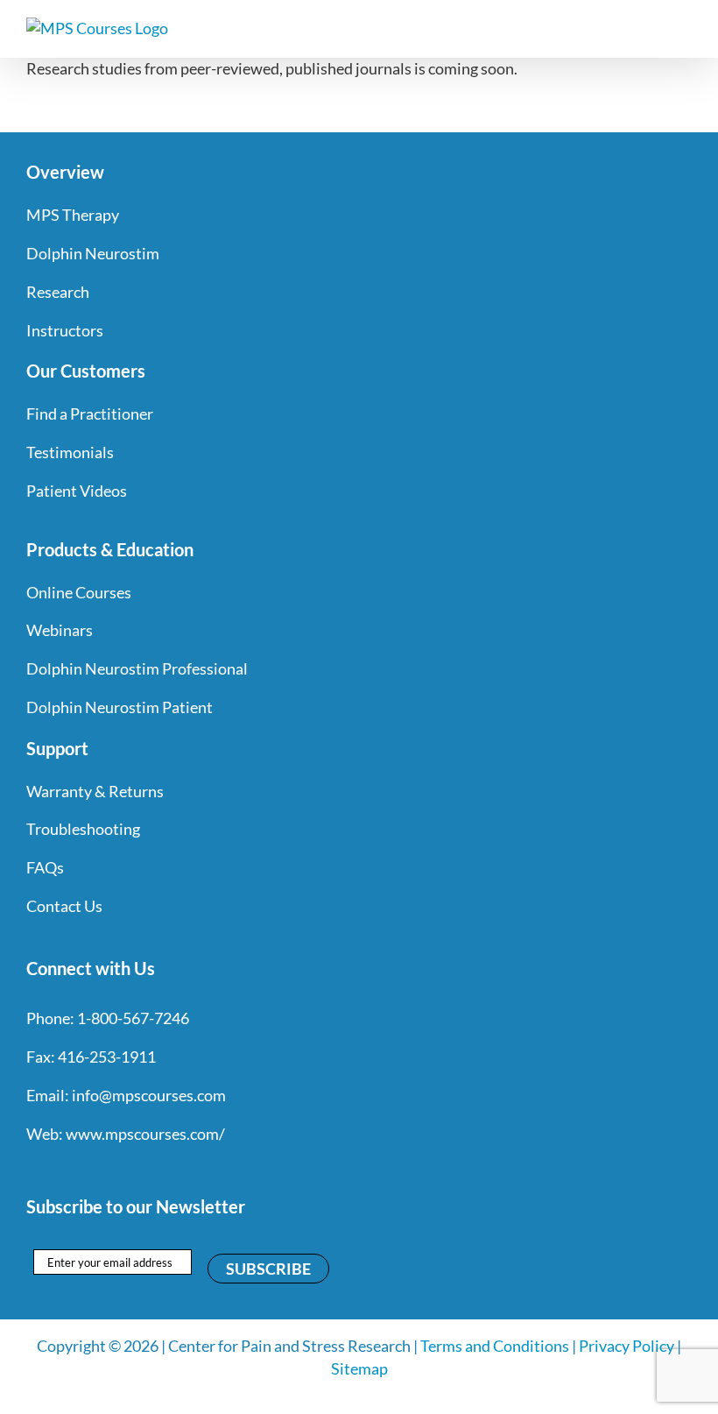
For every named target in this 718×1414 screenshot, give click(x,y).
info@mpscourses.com (149, 1095)
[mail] (191, 1169)
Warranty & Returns (95, 791)
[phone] (222, 1169)
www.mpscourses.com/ (145, 1133)
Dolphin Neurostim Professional (137, 668)
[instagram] (96, 1169)
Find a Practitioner (89, 413)
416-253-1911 (107, 1056)
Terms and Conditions (494, 1345)
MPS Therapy (72, 214)
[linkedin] (159, 1169)
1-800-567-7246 (133, 1018)
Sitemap (359, 1368)
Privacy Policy (626, 1345)
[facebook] (33, 1169)
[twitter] (65, 1169)
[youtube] (128, 1169)
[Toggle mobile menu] (685, 27)
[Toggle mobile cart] (653, 27)
